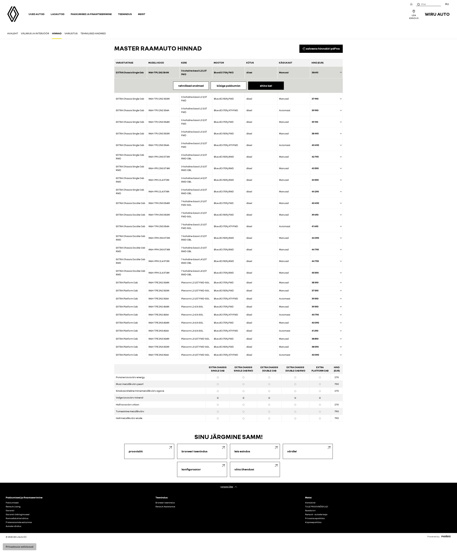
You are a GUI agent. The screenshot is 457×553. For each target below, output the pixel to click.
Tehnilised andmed (93, 33)
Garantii (10, 510)
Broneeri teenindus (165, 503)
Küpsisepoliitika (313, 522)
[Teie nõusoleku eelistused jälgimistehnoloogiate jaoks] (19, 546)
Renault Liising (13, 507)
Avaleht (12, 33)
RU (447, 4)
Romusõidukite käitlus (17, 518)
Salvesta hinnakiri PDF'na (323, 48)
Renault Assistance (165, 507)
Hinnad (57, 33)
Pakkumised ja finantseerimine (91, 14)
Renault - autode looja (316, 514)
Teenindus (125, 14)
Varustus (71, 33)
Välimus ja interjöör (35, 33)
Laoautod (57, 14)
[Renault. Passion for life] (13, 14)
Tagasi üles (226, 486)
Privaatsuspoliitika (315, 518)
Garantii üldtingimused (17, 514)
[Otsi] (418, 4)
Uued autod (36, 14)
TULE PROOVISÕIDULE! (316, 507)
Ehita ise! (266, 85)
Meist (141, 14)
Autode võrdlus (13, 526)
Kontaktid (310, 503)
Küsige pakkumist (228, 85)
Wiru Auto (437, 14)
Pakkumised (12, 503)
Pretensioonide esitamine (19, 522)
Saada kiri (310, 510)
